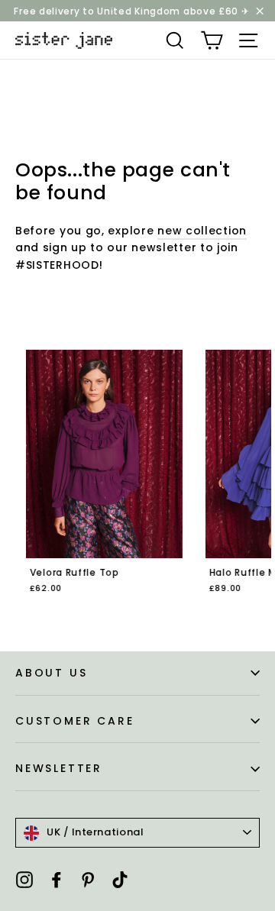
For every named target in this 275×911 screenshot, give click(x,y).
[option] (95, 482)
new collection (202, 230)
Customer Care (74, 720)
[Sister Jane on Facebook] (56, 879)
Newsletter (58, 768)
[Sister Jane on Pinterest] (87, 879)
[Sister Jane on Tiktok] (120, 879)
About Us (51, 672)
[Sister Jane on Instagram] (24, 879)
